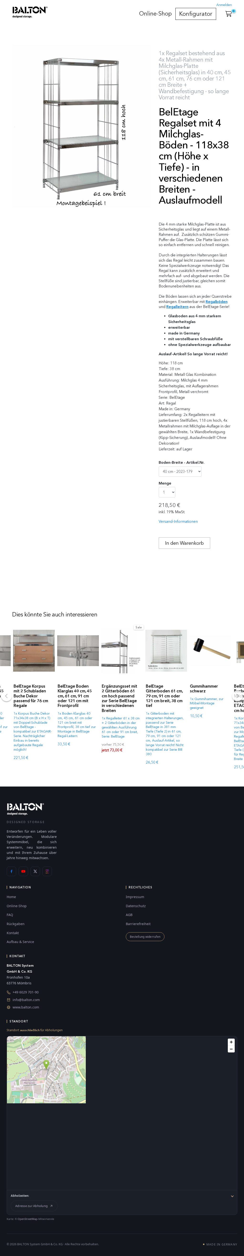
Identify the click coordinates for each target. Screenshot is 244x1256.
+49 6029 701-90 (26, 992)
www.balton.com (26, 1007)
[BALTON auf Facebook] (11, 871)
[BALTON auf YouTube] (23, 871)
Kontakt (13, 933)
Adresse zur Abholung (31, 1206)
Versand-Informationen (178, 521)
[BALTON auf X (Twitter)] (35, 871)
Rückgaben (16, 924)
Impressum (135, 897)
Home (11, 897)
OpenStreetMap (27, 1219)
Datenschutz (136, 906)
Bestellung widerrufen (145, 937)
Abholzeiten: (20, 1196)
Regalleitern (177, 306)
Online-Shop (155, 13)
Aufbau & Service (20, 941)
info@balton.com (26, 999)
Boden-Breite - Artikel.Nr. (181, 462)
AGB (129, 914)
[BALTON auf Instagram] (47, 871)
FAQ (10, 914)
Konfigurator (195, 13)
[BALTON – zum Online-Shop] (25, 809)
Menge (165, 483)
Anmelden (224, 5)
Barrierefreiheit (138, 924)
